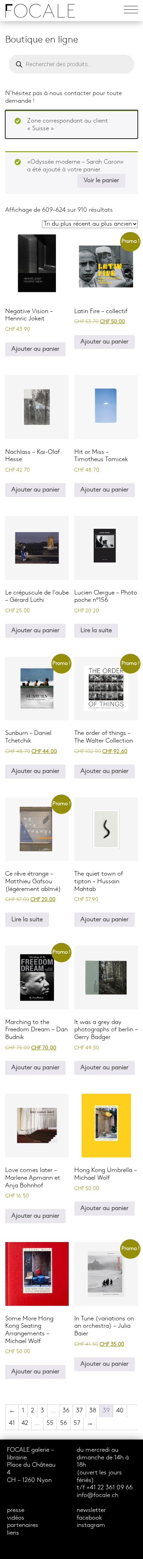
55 (50, 1423)
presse (15, 1510)
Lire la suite (96, 630)
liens (13, 1533)
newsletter (91, 1510)
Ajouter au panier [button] (35, 349)
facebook (89, 1518)
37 (79, 1410)
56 (63, 1423)
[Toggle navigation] (131, 10)
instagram (91, 1525)
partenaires (22, 1525)
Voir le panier (101, 180)
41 (12, 1423)
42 (25, 1423)
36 (65, 1410)
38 (92, 1410)
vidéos (15, 1518)
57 (77, 1423)
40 (120, 1410)
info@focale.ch (97, 1495)
